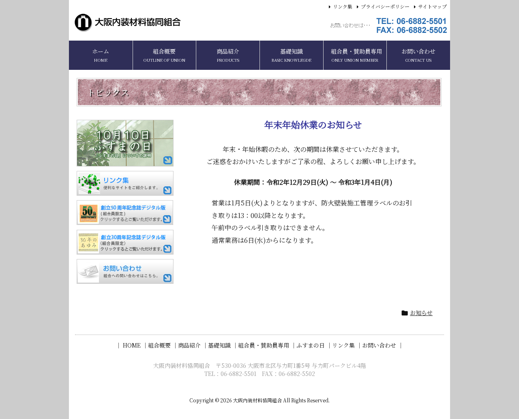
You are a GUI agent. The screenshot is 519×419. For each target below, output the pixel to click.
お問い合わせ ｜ (382, 345)
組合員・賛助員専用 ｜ (267, 345)
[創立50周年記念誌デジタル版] (125, 213)
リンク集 (342, 6)
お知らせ (421, 313)
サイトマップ (432, 6)
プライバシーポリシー (385, 6)
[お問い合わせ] (125, 271)
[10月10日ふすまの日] (125, 143)
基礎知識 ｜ (223, 345)
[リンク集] (125, 183)
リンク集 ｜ (347, 345)
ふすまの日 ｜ (314, 345)
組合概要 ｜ (163, 345)
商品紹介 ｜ (193, 345)
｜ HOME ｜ (132, 345)
